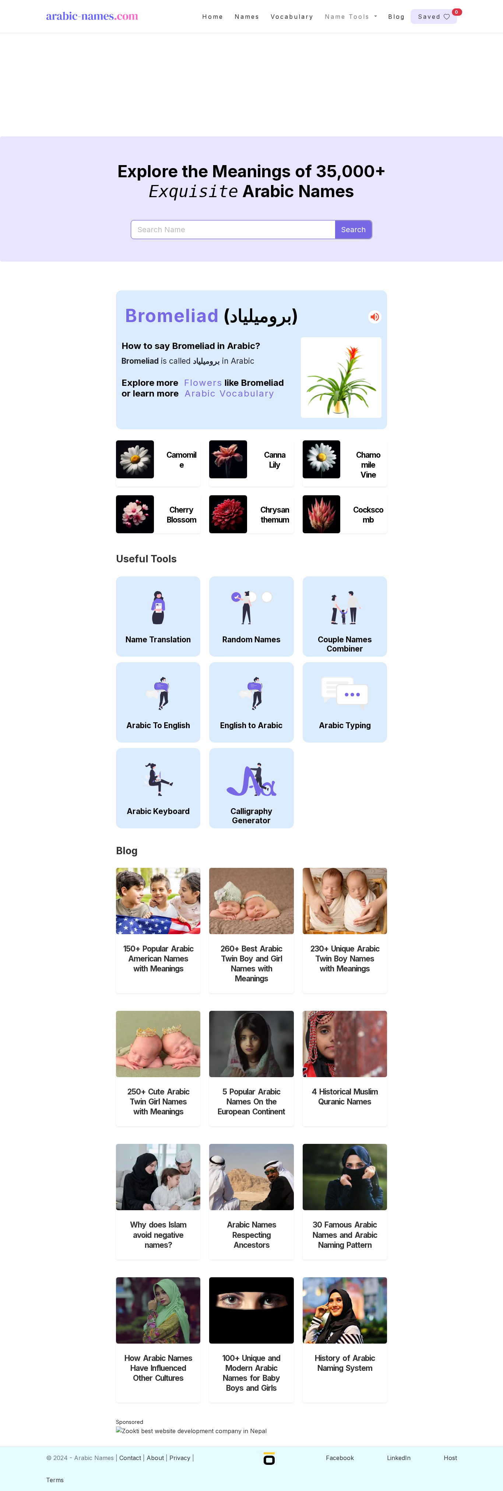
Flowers (203, 382)
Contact (130, 1458)
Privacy (179, 1458)
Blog (396, 16)
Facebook (340, 1458)
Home (213, 16)
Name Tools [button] (349, 16)
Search (353, 229)
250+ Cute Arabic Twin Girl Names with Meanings (158, 1101)
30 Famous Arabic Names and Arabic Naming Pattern (345, 1234)
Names (247, 16)
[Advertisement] (251, 90)
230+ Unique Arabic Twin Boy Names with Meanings (344, 958)
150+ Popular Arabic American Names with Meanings (158, 958)
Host (450, 1458)
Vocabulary (292, 16)
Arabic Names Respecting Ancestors (251, 1234)
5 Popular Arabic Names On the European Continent (251, 1101)
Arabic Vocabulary (229, 393)
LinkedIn (399, 1458)
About (155, 1458)
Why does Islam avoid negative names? (158, 1234)
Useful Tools (146, 559)
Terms (55, 1480)
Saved (437, 14)
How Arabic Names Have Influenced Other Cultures (158, 1368)
